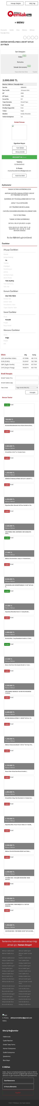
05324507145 (17, 157)
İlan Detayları (20, 52)
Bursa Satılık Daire (7, 963)
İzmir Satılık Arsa (24, 974)
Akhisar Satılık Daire (8, 951)
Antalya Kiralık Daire (25, 991)
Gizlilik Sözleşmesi (9, 1052)
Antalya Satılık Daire (25, 963)
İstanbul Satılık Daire (25, 958)
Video (22, 56)
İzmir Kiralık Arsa (24, 1002)
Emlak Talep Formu (9, 1044)
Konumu (20, 62)
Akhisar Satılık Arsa (8, 953)
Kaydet (18, 1092)
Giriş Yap (32, 3)
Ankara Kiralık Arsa (8, 1002)
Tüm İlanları (20, 148)
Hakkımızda (6, 1036)
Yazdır (34, 72)
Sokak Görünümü (21, 66)
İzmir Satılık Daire (24, 960)
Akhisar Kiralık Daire (8, 979)
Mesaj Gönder (20, 152)
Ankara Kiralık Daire (8, 989)
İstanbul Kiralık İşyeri (8, 994)
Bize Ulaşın (6, 1060)
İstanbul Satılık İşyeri (8, 966)
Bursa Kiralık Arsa (7, 1004)
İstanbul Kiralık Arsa (25, 999)
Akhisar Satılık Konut (8, 958)
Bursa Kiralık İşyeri (24, 996)
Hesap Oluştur (15, 3)
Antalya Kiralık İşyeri (8, 999)
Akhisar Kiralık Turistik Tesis (25, 982)
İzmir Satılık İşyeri (7, 968)
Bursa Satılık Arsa (7, 976)
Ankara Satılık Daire (8, 960)
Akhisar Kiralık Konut (8, 986)
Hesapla (32, 392)
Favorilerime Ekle (21, 72)
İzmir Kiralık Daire (24, 989)
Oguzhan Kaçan (19, 143)
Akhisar (32, 30)
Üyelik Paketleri (8, 1040)
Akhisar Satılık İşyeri (25, 951)
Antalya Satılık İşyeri (8, 971)
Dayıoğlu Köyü (5, 33)
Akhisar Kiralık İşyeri (25, 979)
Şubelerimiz (6, 1056)
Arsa (17, 30)
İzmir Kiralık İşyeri (7, 996)
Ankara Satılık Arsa (8, 974)
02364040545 (19, 164)
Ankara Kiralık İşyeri (25, 994)
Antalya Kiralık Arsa (24, 1004)
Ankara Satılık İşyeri (25, 966)
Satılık (12, 30)
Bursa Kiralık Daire (7, 991)
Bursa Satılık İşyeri (24, 968)
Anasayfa (4, 30)
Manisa (24, 30)
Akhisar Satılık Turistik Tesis (25, 954)
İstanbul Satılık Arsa (25, 971)
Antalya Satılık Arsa (24, 976)
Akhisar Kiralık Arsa (8, 981)
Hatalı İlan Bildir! (20, 176)
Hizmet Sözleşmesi (9, 1048)
